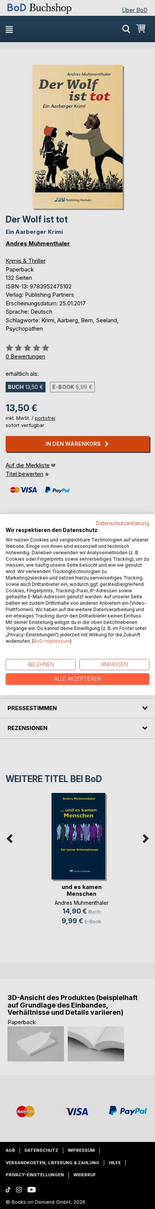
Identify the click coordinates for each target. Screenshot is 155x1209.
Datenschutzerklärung (122, 523)
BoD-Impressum (51, 641)
